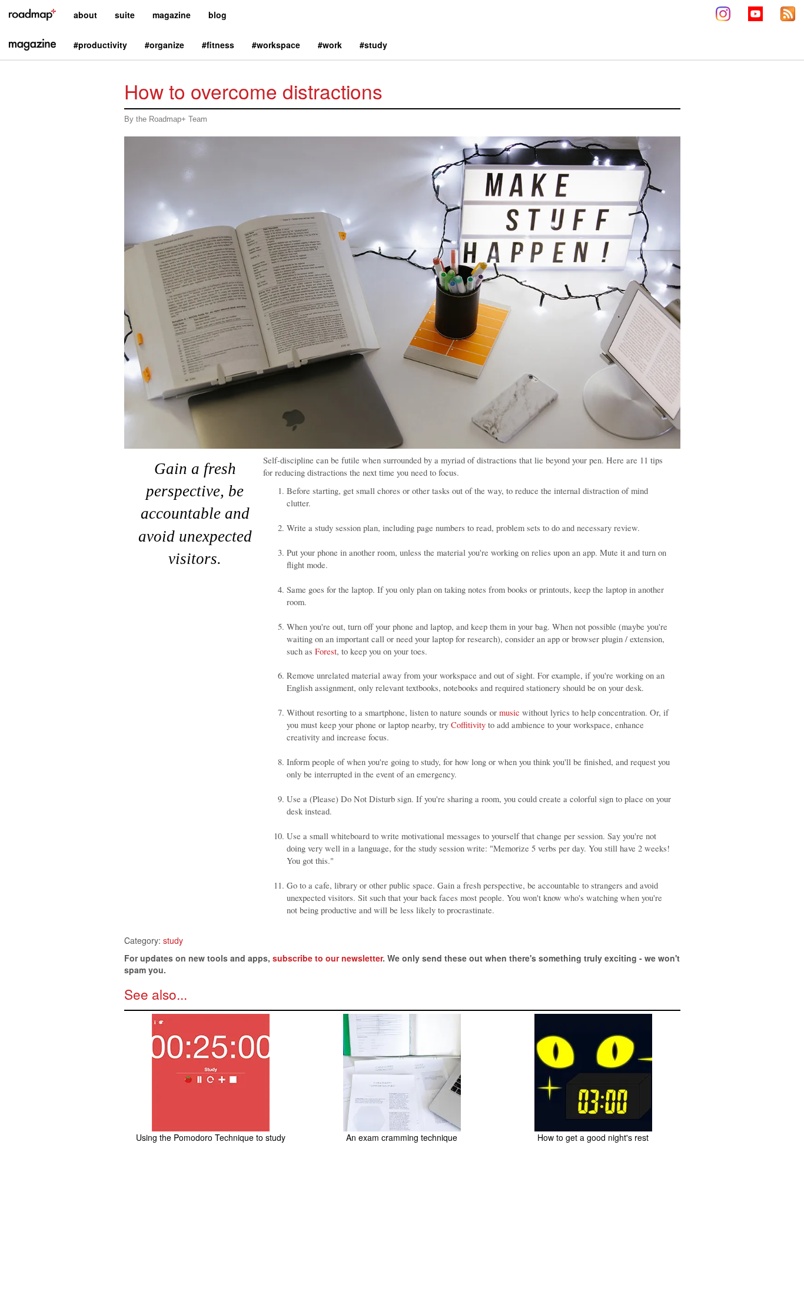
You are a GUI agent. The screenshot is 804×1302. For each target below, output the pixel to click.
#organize (164, 45)
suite (125, 15)
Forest (326, 651)
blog (217, 15)
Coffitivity (468, 724)
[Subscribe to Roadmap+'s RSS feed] (788, 15)
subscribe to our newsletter (328, 958)
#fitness (218, 45)
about (85, 15)
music (509, 712)
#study (373, 45)
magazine (171, 15)
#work (330, 45)
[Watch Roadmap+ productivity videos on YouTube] (755, 15)
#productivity (100, 45)
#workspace (276, 45)
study (173, 940)
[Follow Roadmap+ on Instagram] (723, 15)
